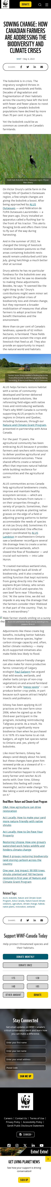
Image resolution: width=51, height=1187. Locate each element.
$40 (13, 986)
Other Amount (13, 995)
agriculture (17, 903)
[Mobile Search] (39, 4)
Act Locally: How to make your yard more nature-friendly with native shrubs (24, 821)
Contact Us (21, 1118)
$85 (37, 986)
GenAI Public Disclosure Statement (25, 1125)
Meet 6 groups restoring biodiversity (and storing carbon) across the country (25, 860)
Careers (8, 1118)
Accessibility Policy (32, 1122)
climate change (30, 903)
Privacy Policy (13, 1122)
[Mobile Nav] (46, 5)
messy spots (31, 687)
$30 (37, 978)
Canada (27, 1134)
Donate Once (25, 965)
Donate (26, 4)
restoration (21, 906)
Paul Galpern (22, 671)
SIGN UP (24, 1180)
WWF (19, 59)
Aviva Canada (18, 900)
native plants (8, 906)
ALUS (5, 897)
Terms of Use (37, 1118)
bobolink (13, 897)
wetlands (31, 906)
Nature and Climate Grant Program (24, 425)
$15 (13, 978)
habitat (41, 903)
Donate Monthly (25, 957)
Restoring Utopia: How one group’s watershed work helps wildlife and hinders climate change (24, 845)
